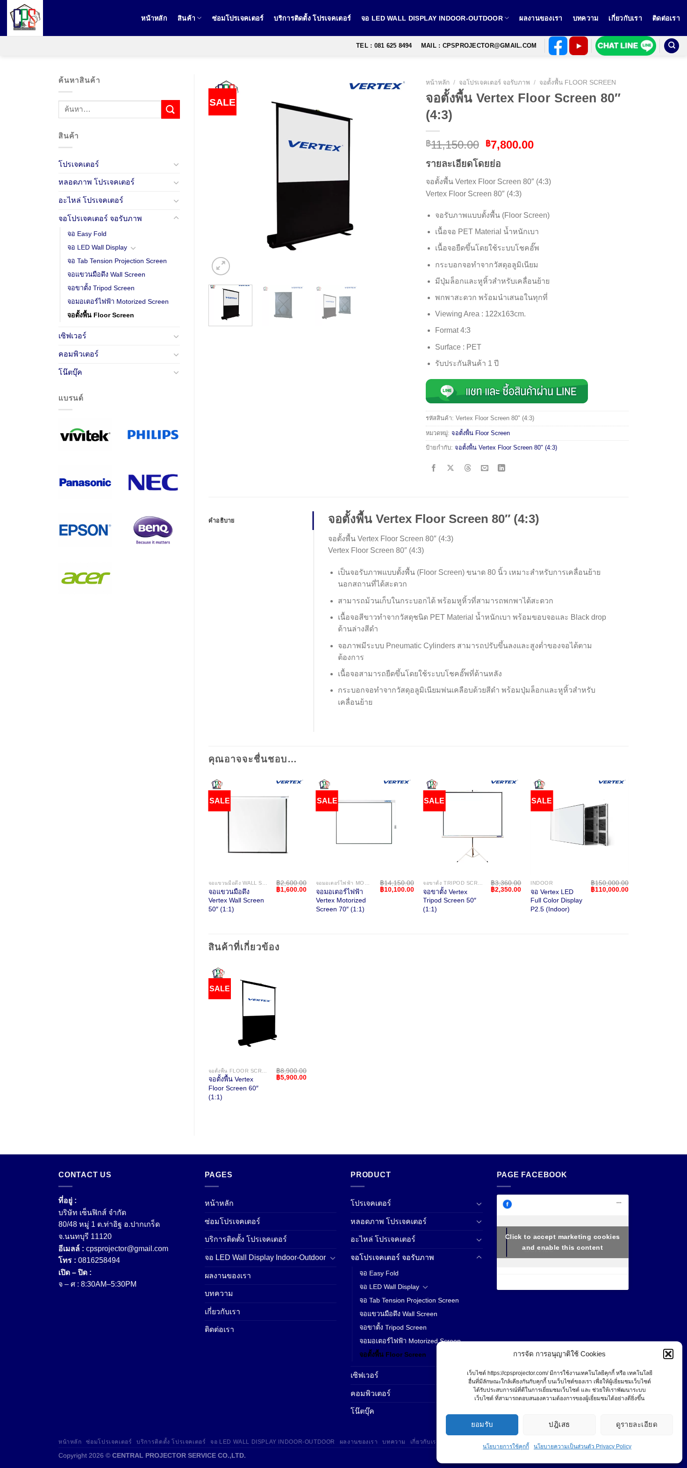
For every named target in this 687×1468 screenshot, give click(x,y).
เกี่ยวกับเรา (625, 18)
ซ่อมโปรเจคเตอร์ (238, 18)
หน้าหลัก (154, 18)
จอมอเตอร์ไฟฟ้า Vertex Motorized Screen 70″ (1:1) (341, 900)
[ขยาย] (221, 266)
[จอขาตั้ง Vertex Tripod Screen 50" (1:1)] (472, 825)
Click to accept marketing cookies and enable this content (562, 1242)
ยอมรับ (482, 1424)
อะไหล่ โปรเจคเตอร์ (90, 200)
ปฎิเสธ (559, 1424)
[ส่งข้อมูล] (170, 109)
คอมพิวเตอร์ (78, 354)
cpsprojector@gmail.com (127, 1249)
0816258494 (99, 1260)
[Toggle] (176, 164)
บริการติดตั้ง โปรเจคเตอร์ (312, 18)
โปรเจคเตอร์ (78, 164)
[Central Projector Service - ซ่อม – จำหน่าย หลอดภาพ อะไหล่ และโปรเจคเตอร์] (30, 18)
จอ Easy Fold (87, 233)
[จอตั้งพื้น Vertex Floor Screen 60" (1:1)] (257, 1013)
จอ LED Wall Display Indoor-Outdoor (432, 18)
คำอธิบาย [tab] (221, 520)
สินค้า (186, 18)
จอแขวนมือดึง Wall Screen (106, 274)
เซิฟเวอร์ (72, 336)
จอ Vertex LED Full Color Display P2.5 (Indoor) (556, 900)
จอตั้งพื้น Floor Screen (100, 315)
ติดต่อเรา (666, 18)
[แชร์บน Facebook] (434, 469)
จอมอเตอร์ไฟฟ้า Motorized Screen (118, 301)
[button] (668, 1354)
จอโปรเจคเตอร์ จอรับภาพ (100, 218)
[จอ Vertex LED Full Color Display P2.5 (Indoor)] (579, 825)
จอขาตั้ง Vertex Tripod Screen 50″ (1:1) (449, 900)
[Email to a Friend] (484, 469)
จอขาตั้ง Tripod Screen (101, 288)
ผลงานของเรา (540, 18)
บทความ (586, 18)
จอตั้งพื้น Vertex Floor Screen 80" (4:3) (506, 447)
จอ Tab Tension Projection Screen (117, 261)
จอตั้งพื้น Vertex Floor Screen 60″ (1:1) (233, 1087)
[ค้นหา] (671, 46)
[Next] (395, 176)
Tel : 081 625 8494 (384, 45)
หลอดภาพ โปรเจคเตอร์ (96, 182)
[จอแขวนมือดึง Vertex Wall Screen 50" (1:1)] (257, 825)
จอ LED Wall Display (97, 247)
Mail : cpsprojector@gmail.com (479, 45)
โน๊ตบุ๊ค (70, 372)
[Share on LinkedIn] (501, 469)
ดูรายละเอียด (637, 1424)
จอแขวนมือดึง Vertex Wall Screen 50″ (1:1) (236, 900)
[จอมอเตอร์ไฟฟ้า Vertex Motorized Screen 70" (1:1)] (365, 825)
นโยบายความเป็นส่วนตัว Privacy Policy (582, 1446)
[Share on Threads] (467, 469)
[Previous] (224, 176)
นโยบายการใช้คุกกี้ (506, 1446)
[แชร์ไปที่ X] (450, 469)
